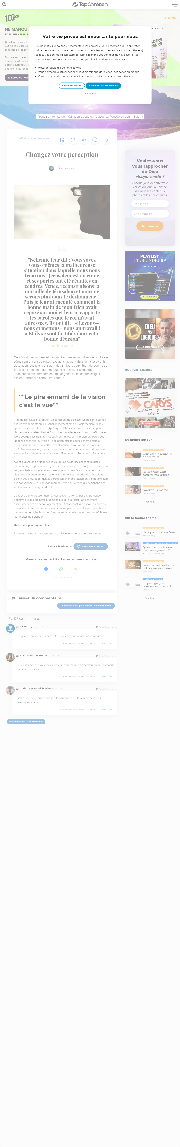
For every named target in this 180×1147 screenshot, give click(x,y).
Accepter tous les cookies (103, 85)
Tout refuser (90, 94)
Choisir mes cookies (71, 85)
